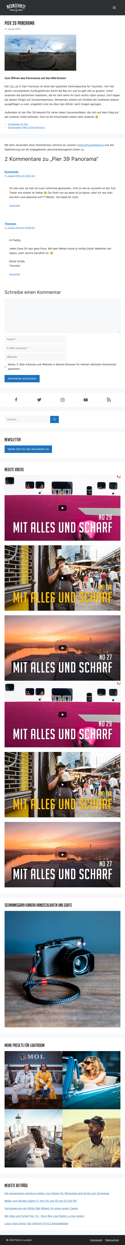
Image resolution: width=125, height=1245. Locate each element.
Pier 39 (14, 86)
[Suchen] (54, 419)
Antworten (14, 205)
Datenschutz (112, 1240)
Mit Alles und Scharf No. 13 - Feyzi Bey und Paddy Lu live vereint (44, 1216)
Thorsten (10, 223)
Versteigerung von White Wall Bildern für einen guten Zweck (41, 1208)
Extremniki (11, 171)
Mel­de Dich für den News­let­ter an (28, 449)
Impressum (96, 1240)
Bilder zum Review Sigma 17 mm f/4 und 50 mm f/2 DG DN (41, 1200)
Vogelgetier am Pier (18, 124)
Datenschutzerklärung (90, 145)
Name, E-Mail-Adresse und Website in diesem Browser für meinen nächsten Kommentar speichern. (62, 366)
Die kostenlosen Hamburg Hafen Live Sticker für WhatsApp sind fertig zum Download (57, 1193)
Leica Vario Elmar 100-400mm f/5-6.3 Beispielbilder (36, 1223)
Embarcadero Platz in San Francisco (26, 127)
